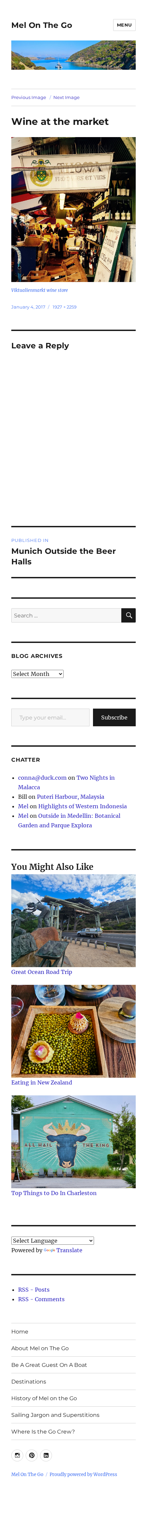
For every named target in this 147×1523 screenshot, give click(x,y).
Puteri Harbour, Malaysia (70, 796)
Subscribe (114, 717)
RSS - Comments (41, 1299)
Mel (23, 806)
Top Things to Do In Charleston (54, 1193)
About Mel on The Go (40, 1348)
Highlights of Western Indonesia (82, 806)
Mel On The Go (41, 25)
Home (19, 1331)
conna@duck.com (42, 777)
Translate (69, 1250)
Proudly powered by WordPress (83, 1474)
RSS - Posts (34, 1289)
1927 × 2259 (65, 307)
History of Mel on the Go (44, 1398)
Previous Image (28, 97)
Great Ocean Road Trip (41, 972)
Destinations (28, 1381)
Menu (124, 25)
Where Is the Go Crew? (43, 1431)
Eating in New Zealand (41, 1082)
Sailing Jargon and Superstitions (55, 1415)
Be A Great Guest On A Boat (49, 1365)
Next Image (66, 97)
